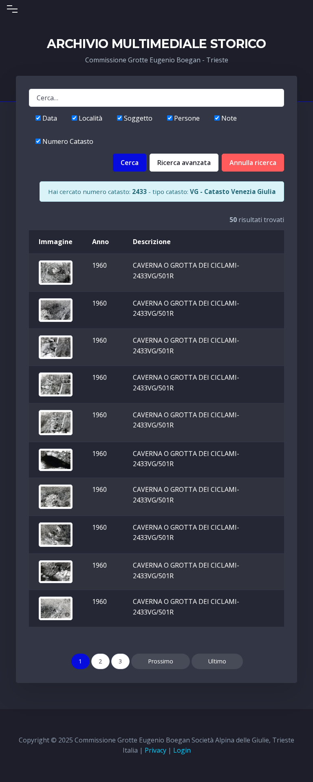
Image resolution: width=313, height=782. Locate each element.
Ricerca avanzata (184, 162)
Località (89, 118)
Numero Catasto (67, 141)
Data (49, 118)
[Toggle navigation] (12, 9)
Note (228, 118)
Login (182, 750)
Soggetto (137, 118)
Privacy (155, 750)
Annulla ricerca (252, 162)
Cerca (130, 162)
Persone (186, 118)
